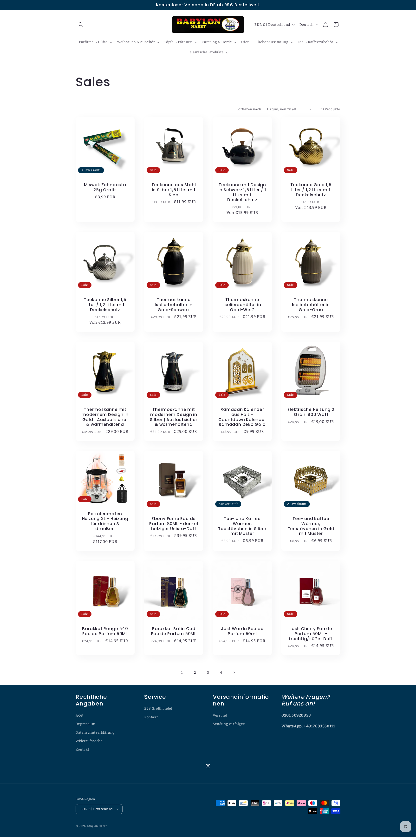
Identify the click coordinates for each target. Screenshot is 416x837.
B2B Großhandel (158, 708)
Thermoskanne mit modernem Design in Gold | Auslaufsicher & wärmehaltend (105, 417)
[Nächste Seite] (234, 672)
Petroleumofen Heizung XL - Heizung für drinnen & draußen (105, 521)
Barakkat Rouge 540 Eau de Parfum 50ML (105, 631)
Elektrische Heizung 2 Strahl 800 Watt (310, 412)
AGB (79, 715)
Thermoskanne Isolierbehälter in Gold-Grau (311, 304)
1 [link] (182, 672)
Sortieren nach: (249, 109)
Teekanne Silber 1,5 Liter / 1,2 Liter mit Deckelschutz (105, 304)
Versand (220, 715)
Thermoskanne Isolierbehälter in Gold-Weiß (242, 304)
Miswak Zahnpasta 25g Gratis (105, 187)
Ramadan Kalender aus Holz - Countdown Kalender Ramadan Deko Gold (242, 417)
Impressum (85, 724)
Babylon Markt (97, 826)
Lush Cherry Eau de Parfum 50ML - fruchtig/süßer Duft (311, 633)
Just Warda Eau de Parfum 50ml (242, 631)
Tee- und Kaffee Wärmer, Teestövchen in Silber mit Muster (242, 526)
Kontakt (82, 749)
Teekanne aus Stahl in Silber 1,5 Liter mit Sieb (173, 189)
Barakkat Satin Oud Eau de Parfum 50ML (173, 631)
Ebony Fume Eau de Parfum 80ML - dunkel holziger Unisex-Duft (173, 523)
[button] (81, 24)
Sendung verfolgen (229, 724)
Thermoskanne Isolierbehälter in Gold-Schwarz (174, 304)
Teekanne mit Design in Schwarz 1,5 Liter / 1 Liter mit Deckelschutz (242, 192)
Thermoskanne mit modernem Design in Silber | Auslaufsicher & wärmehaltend (173, 417)
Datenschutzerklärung (95, 733)
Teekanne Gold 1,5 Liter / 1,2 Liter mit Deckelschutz (310, 189)
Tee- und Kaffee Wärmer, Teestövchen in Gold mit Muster (311, 526)
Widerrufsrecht (89, 741)
